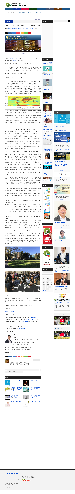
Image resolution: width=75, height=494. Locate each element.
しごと (33, 8)
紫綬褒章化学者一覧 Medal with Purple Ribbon (46, 76)
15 (47, 284)
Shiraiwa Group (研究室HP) (10, 311)
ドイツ (27, 28)
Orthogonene (12, 29)
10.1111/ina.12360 (22, 328)
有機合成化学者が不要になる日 (35, 380)
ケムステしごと (35, 390)
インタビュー (41, 8)
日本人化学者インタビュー (63, 270)
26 (43, 289)
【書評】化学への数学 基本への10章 (61, 194)
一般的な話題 (61, 130)
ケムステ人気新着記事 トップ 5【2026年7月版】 (62, 303)
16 (48, 284)
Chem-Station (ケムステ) (12, 473)
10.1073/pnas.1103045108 (29, 319)
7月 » (45, 290)
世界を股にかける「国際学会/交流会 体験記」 (47, 163)
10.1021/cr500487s (32, 317)
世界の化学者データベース (63, 227)
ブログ (17, 8)
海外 (34, 28)
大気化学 (29, 28)
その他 (60, 199)
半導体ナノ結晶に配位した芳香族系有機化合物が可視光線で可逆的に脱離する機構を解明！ (47, 150)
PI (18, 28)
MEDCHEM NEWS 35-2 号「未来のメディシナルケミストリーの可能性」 (62, 126)
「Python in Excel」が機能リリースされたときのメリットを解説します (47, 63)
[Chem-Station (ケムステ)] (16, 5)
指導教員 (32, 28)
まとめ (66, 8)
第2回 (15, 58)
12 (43, 284)
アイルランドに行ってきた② (35, 401)
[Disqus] (23, 421)
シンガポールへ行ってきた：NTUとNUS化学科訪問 (47, 91)
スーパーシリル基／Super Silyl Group (61, 177)
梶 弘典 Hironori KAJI (59, 240)
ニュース (25, 8)
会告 (65, 149)
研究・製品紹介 (35, 391)
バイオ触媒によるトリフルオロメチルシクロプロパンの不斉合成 (14, 371)
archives (60, 149)
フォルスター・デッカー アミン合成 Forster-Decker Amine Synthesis (47, 128)
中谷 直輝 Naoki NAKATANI (60, 222)
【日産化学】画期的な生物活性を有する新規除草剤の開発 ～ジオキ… (35, 388)
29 (47, 289)
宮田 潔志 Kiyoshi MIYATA (59, 264)
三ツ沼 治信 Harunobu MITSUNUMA (61, 286)
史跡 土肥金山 (45, 102)
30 (48, 289)
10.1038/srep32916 (25, 326)
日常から (36, 397)
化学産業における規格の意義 (35, 395)
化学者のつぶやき (11, 28)
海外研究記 (15, 28)
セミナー (63, 149)
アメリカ (20, 28)
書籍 (58, 8)
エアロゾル (23, 28)
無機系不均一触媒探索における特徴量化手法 (62, 143)
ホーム (9, 8)
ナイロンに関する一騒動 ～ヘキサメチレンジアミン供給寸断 (47, 137)
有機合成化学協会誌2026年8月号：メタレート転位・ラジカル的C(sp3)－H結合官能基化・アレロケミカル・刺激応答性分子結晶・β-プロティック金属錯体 (62, 163)
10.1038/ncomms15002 (30, 324)
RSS (9, 487)
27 (44, 289)
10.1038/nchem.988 (24, 321)
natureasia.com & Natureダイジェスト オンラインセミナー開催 (47, 173)
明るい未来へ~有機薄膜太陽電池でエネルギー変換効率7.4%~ (47, 115)
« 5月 (43, 290)
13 (44, 284)
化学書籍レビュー (63, 199)
